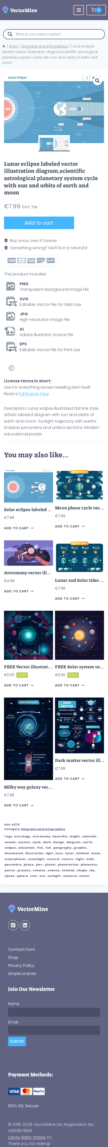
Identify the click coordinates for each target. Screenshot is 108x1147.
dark (47, 842)
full (48, 848)
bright (75, 836)
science (53, 870)
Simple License (22, 973)
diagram (73, 842)
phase (29, 865)
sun (42, 876)
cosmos (24, 842)
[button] (97, 80)
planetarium (68, 865)
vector (84, 876)
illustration (34, 853)
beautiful (60, 836)
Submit (17, 1041)
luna (59, 853)
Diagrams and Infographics (43, 829)
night (79, 859)
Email (13, 1022)
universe (70, 876)
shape (82, 870)
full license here (34, 394)
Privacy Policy (21, 965)
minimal (82, 853)
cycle (36, 842)
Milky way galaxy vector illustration (42, 787)
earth (87, 842)
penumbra (13, 865)
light (49, 853)
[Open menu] (79, 10)
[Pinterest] (13, 925)
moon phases (15, 859)
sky (91, 870)
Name (14, 1004)
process (24, 870)
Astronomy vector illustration (35, 573)
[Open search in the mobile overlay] (54, 34)
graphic (80, 848)
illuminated (14, 853)
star (33, 876)
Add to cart (39, 222)
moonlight (36, 859)
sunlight (54, 876)
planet (50, 865)
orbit (90, 859)
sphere (22, 876)
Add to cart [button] (16, 528)
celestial (89, 836)
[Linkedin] (25, 925)
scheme (39, 870)
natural (53, 859)
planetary (89, 865)
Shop (13, 957)
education (26, 848)
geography (62, 848)
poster (10, 870)
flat (40, 848)
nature (67, 859)
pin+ (39, 865)
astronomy (41, 836)
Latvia (14, 1137)
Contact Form (21, 949)
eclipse (10, 848)
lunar (69, 853)
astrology (22, 836)
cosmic (10, 842)
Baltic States (33, 1137)
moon (95, 853)
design (58, 842)
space (9, 876)
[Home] (4, 46)
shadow (68, 870)
